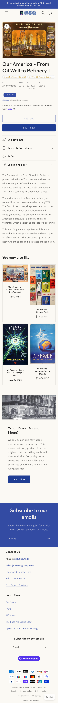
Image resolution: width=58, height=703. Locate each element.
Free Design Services (17, 585)
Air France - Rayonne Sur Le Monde (42, 371)
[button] (6, 13)
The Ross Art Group (27, 687)
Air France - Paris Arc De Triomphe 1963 (15, 373)
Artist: (5, 82)
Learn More (19, 479)
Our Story (11, 602)
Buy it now (29, 127)
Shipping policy (39, 696)
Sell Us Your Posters (16, 578)
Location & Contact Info (18, 572)
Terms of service (22, 696)
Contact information (30, 700)
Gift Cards (11, 615)
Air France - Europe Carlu (42, 310)
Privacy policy (41, 691)
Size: (29, 82)
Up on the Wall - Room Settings (22, 628)
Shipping (5, 100)
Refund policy (26, 691)
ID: (40, 82)
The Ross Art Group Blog (19, 621)
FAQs (8, 608)
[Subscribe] (48, 538)
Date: (21, 82)
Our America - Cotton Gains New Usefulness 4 (15, 289)
